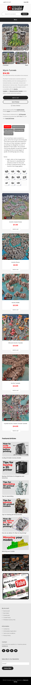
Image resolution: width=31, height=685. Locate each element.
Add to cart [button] (15, 229)
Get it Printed (15, 102)
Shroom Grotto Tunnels (16, 91)
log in (8, 111)
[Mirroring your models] (15, 542)
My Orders (6, 613)
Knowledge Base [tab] (19, 130)
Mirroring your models (8, 551)
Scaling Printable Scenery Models (11, 458)
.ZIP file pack (22, 114)
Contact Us (6, 629)
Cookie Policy (7, 617)
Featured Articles (9, 438)
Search (25, 14)
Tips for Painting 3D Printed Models (12, 514)
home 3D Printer (10, 118)
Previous (5, 65)
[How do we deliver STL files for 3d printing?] (15, 524)
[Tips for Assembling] (15, 487)
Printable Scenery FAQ (9, 620)
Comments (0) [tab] (9, 133)
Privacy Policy (7, 635)
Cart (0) (26, 2)
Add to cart (15, 98)
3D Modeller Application (9, 631)
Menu (15, 19)
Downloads (6, 615)
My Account (8, 2)
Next (26, 65)
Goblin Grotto (20, 109)
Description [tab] (7, 126)
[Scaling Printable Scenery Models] (15, 449)
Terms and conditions (9, 633)
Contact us (5, 646)
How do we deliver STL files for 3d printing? (14, 533)
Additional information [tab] (18, 126)
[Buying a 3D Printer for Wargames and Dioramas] (15, 467)
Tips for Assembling (7, 496)
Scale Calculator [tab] (9, 130)
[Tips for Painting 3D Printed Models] (15, 506)
